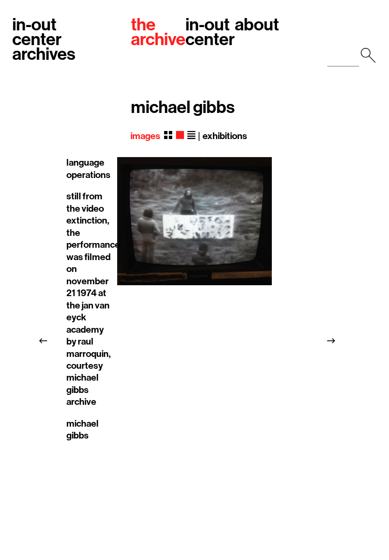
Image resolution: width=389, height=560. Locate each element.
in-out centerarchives (43, 40)
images (145, 136)
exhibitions (225, 136)
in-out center (210, 32)
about (257, 25)
